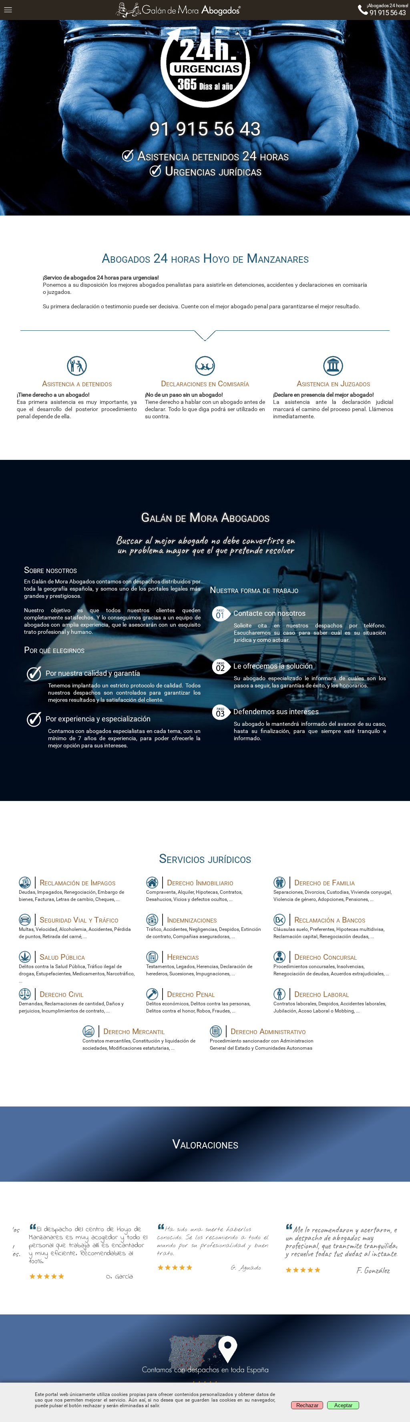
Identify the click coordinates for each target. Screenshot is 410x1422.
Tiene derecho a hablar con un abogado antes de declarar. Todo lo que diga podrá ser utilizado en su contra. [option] (205, 399)
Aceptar (343, 1405)
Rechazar (307, 1405)
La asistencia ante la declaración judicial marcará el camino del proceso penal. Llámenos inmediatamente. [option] (333, 399)
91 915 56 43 (388, 12)
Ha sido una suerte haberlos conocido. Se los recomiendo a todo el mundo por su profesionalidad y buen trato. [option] (201, 1248)
